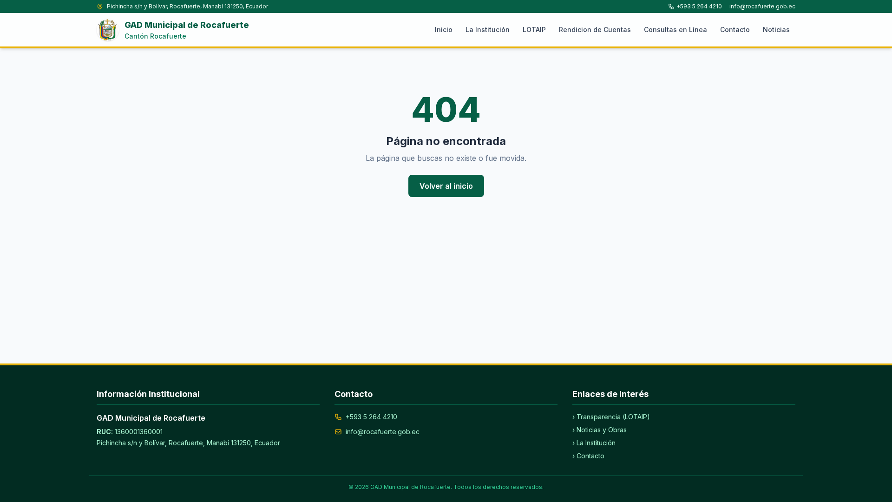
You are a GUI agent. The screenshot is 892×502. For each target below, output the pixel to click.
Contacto (735, 29)
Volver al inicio (446, 186)
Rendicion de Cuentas (595, 29)
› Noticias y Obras (599, 430)
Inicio (444, 29)
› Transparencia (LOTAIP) (611, 417)
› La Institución (594, 443)
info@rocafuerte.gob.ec (762, 6)
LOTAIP (534, 29)
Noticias (776, 29)
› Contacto (588, 456)
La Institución (488, 29)
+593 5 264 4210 (699, 6)
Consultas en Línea (675, 29)
